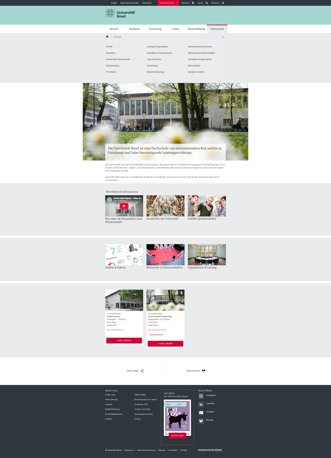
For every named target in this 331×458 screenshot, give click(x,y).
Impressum (129, 450)
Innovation (111, 53)
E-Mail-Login (110, 395)
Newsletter (173, 450)
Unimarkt (108, 404)
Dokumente (146, 3)
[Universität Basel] (120, 13)
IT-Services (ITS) (141, 404)
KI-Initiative (111, 72)
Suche (199, 4)
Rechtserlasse (112, 65)
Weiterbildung (196, 29)
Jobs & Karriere (154, 59)
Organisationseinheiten (129, 3)
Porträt (109, 46)
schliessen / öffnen (223, 37)
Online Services (111, 399)
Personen (214, 4)
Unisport (108, 419)
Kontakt (184, 450)
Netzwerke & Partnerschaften (201, 53)
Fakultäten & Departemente (159, 53)
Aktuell (113, 29)
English (114, 3)
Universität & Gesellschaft (118, 59)
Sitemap (162, 450)
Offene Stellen (140, 395)
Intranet (137, 419)
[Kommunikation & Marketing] (181, 293)
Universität (217, 29)
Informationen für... (167, 3)
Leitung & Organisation (157, 46)
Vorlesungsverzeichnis (143, 414)
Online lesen (177, 435)
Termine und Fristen (142, 409)
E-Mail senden (124, 340)
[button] (135, 371)
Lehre (175, 29)
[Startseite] (107, 37)
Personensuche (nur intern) (145, 399)
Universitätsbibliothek (113, 414)
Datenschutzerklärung (146, 450)
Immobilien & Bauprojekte (200, 59)
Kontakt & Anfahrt (196, 72)
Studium (134, 29)
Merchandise (194, 65)
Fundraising (152, 65)
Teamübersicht (156, 334)
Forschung (155, 29)
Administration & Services (200, 46)
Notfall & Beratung (155, 72)
